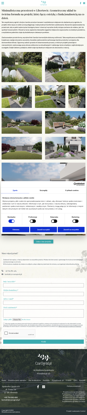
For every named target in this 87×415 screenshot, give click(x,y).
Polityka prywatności (74, 386)
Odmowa (16, 229)
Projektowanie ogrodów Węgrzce (74, 398)
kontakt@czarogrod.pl (13, 274)
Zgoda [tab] (15, 190)
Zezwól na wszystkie (71, 229)
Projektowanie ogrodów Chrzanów (73, 401)
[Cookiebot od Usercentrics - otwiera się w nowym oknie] (75, 184)
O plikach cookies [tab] (72, 190)
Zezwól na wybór (43, 229)
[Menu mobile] (2, 3)
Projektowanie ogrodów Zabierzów (73, 394)
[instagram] (84, 3)
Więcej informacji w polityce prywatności (69, 326)
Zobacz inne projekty (43, 241)
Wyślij (43, 341)
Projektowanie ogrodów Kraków (74, 392)
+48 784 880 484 (10, 271)
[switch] (33, 221)
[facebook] (80, 3)
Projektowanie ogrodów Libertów (74, 399)
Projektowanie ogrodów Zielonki (74, 396)
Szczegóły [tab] (43, 190)
